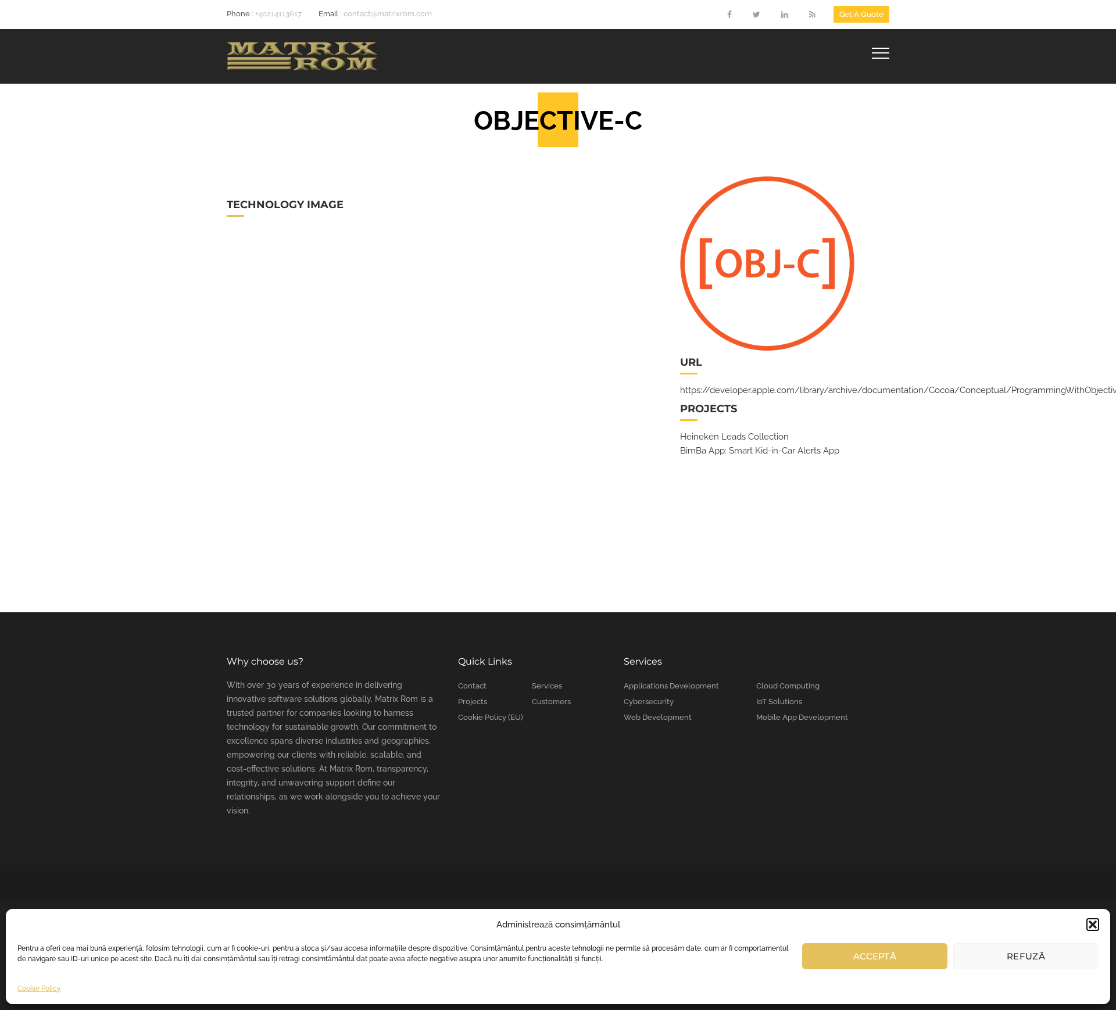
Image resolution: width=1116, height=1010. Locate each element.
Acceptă (874, 956)
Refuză (1026, 956)
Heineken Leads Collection (734, 436)
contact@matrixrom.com (388, 13)
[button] (1093, 924)
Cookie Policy (39, 988)
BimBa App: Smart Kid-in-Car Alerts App (759, 450)
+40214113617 (278, 13)
